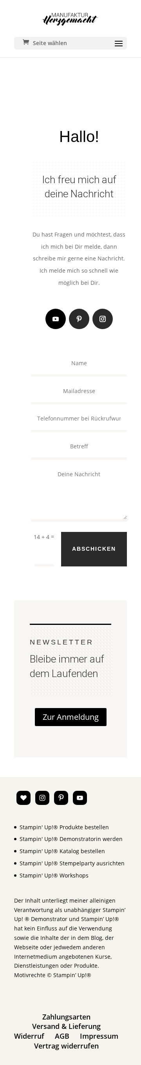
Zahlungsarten (66, 1016)
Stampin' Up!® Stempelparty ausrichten (72, 863)
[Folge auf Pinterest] (79, 319)
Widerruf (29, 1036)
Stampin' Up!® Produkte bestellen (64, 827)
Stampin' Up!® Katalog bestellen (62, 851)
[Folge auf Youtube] (55, 319)
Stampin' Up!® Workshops (54, 875)
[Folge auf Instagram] (102, 319)
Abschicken (94, 549)
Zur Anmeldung (71, 717)
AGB (62, 1036)
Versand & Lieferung (66, 1026)
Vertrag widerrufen (66, 1045)
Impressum (99, 1036)
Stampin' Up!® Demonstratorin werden (71, 839)
